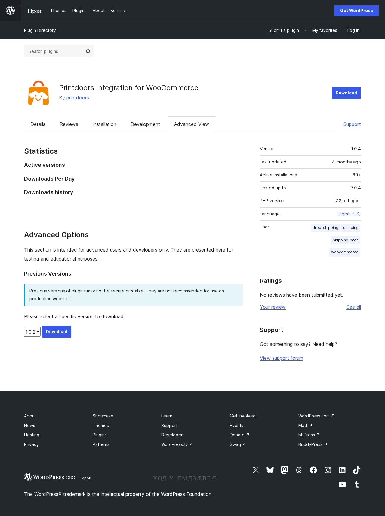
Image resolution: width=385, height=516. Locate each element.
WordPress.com (316, 415)
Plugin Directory (40, 30)
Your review (273, 307)
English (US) (349, 213)
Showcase (103, 415)
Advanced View (191, 124)
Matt (305, 425)
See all (353, 307)
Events (236, 425)
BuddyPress (313, 444)
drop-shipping (325, 227)
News (29, 425)
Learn (166, 415)
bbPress (309, 434)
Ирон (86, 477)
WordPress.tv (177, 444)
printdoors (77, 98)
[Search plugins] (88, 51)
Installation (104, 124)
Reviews (69, 124)
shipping (351, 227)
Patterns (101, 444)
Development (145, 124)
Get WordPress (356, 10)
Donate (240, 434)
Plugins (100, 434)
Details (37, 124)
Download (346, 92)
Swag (238, 444)
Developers (173, 434)
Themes (101, 425)
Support (352, 124)
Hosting (31, 434)
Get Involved (243, 415)
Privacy (31, 444)
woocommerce (345, 252)
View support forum (281, 358)
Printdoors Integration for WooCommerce (128, 87)
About (30, 415)
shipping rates (346, 240)
